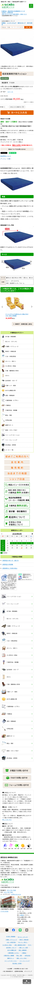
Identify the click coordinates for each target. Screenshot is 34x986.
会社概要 (10, 968)
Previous (2, 307)
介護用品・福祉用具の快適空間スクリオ (13, 11)
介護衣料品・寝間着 (9, 955)
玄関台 (4, 23)
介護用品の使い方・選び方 (10, 560)
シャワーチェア (11, 23)
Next (32, 306)
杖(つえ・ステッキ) (23, 937)
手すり (29, 945)
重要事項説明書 (19, 971)
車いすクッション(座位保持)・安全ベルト (14, 14)
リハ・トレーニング (24, 960)
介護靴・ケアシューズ (11, 939)
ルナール (10, 92)
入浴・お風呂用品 (11, 942)
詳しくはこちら (7, 819)
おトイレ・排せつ (22, 942)
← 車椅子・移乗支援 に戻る (22, 324)
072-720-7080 (11, 890)
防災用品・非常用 (17, 963)
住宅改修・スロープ (11, 947)
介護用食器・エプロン (13, 953)
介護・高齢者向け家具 (19, 945)
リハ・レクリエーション (10, 960)
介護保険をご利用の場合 (9, 568)
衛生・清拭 (19, 955)
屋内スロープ (22, 23)
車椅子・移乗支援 (7, 13)
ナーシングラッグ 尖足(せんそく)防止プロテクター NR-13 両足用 (17, 314)
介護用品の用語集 (7, 564)
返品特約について (5, 156)
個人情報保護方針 (8, 971)
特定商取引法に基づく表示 (21, 968)
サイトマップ (28, 971)
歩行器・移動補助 (10, 936)
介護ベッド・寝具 (23, 947)
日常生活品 (27, 955)
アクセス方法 (4, 911)
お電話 (22, 915)
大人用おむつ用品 (7, 945)
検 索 (28, 27)
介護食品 (24, 953)
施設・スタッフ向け (22, 958)
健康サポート (10, 958)
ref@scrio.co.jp (16, 894)
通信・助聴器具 (23, 950)
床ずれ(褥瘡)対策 (11, 950)
